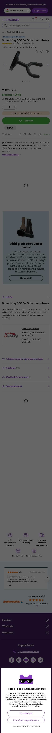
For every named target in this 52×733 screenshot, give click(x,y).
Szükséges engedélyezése (26, 720)
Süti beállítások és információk (26, 726)
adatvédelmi (37, 704)
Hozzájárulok (26, 713)
